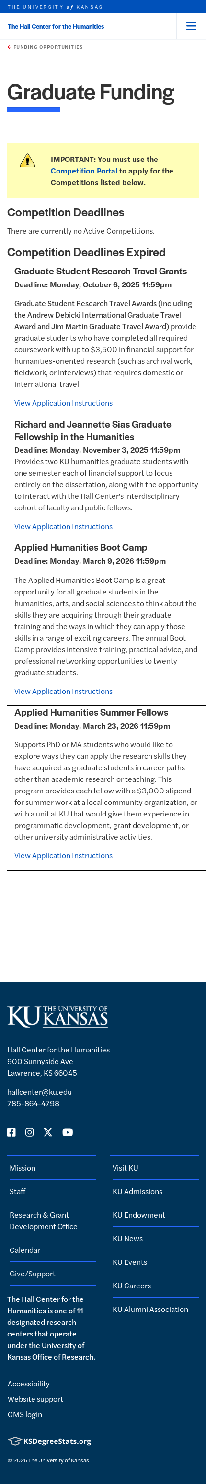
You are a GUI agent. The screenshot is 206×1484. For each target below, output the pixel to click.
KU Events (130, 1261)
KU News (128, 1238)
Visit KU (125, 1167)
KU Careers (132, 1285)
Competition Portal (84, 170)
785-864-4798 (33, 1103)
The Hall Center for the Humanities (56, 26)
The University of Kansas (58, 1460)
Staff (17, 1191)
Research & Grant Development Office (44, 1220)
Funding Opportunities (47, 46)
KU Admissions (137, 1191)
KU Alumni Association (150, 1308)
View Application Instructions (63, 402)
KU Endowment (139, 1214)
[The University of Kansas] (57, 1023)
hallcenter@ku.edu (39, 1091)
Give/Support (33, 1273)
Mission (22, 1167)
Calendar (25, 1249)
